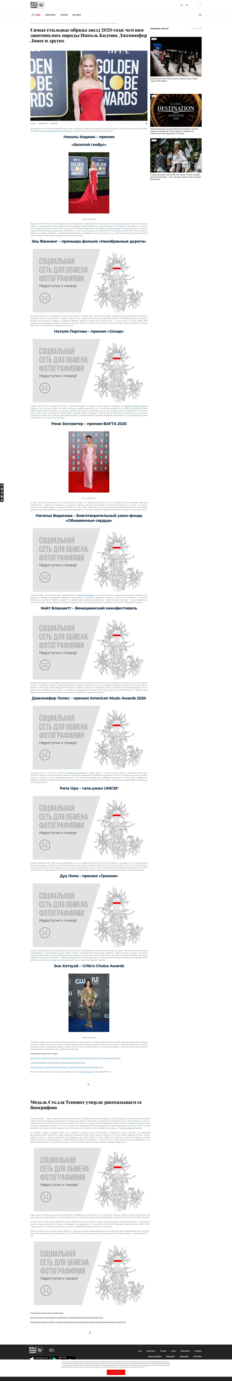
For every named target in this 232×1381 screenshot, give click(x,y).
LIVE (38, 15)
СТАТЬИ (64, 15)
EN (187, 5)
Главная (32, 23)
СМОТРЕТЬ (50, 15)
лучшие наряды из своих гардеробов (56, 131)
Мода (43, 23)
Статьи (38, 23)
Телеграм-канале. (87, 1072)
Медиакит (170, 1356)
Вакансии (184, 1356)
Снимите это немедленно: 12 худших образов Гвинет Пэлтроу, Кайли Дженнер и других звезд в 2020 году (75, 1058)
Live (140, 1351)
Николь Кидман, (114, 228)
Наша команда (154, 1356)
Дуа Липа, (61, 955)
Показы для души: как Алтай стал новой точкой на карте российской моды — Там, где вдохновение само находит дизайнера (175, 177)
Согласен (116, 1372)
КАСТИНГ (76, 15)
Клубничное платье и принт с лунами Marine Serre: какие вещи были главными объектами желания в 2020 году (78, 1322)
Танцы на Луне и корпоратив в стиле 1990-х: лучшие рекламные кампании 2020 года (66, 1067)
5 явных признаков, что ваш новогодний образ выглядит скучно (57, 1063)
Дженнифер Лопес (77, 773)
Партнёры (197, 1356)
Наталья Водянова (86, 595)
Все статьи (195, 28)
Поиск (199, 1351)
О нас (173, 1351)
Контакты (185, 1351)
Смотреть (151, 1351)
